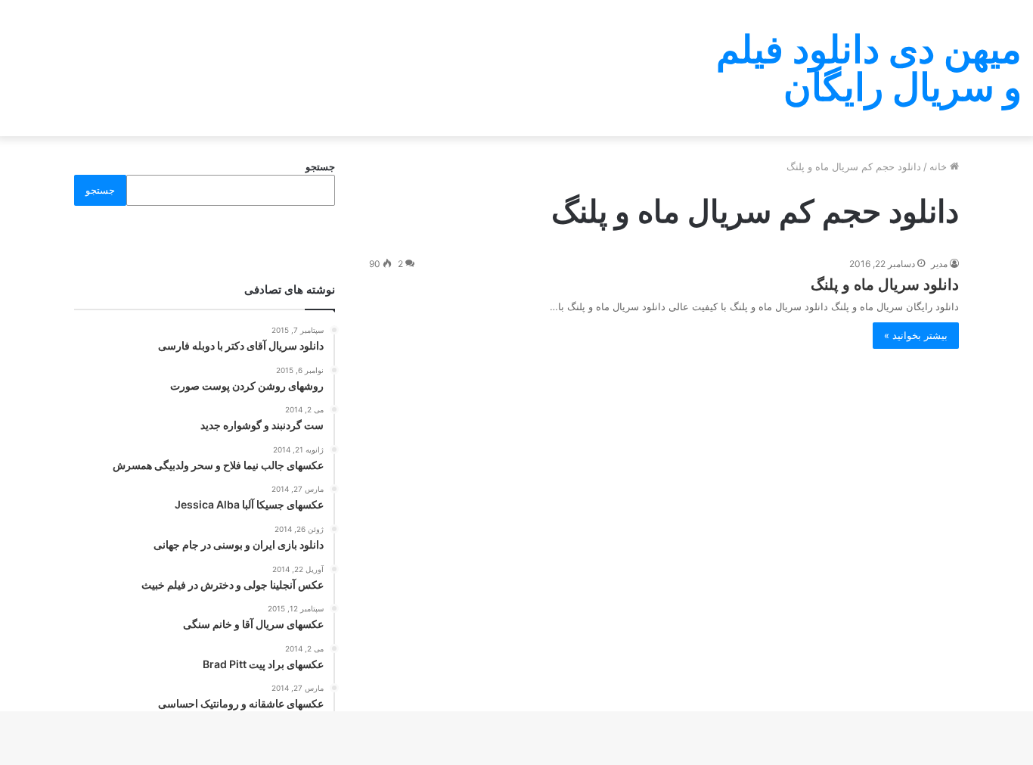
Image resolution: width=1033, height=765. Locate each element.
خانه (939, 166)
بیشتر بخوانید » (916, 335)
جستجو (320, 166)
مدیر (939, 263)
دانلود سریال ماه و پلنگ (885, 284)
